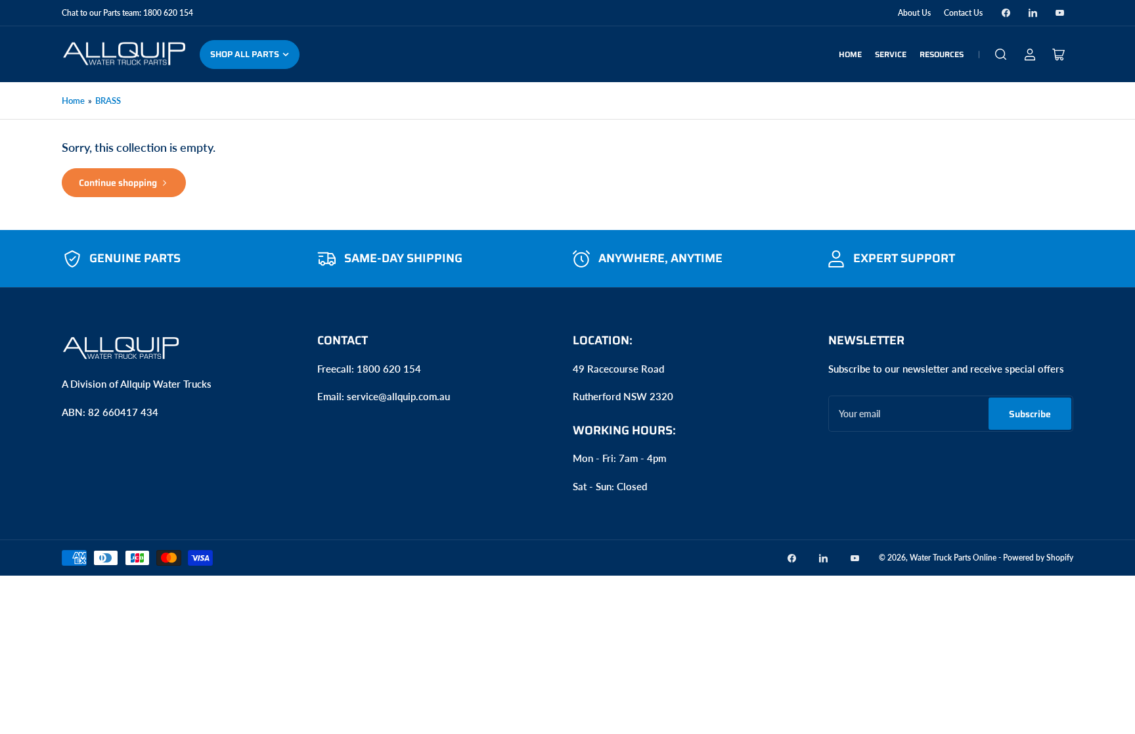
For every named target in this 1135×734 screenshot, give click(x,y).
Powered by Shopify (1038, 557)
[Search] (1001, 54)
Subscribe (1030, 414)
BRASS (108, 100)
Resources (942, 54)
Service (890, 54)
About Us (914, 13)
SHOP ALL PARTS (244, 54)
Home (850, 54)
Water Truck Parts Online (953, 557)
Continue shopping (118, 182)
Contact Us (963, 13)
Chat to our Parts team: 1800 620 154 (127, 13)
